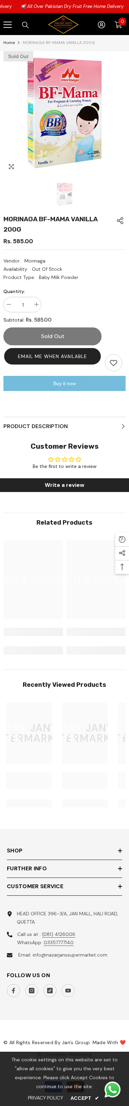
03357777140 (59, 942)
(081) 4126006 (58, 934)
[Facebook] (13, 990)
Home (9, 42)
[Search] (25, 25)
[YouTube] (68, 990)
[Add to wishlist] (113, 362)
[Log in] (101, 24)
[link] (33, 632)
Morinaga (34, 261)
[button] (52, 356)
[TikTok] (49, 990)
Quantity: (14, 291)
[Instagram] (31, 990)
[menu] (7, 25)
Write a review (64, 485)
